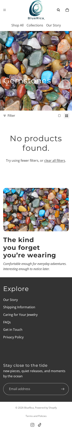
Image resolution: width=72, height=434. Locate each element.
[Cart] (67, 10)
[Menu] (4, 10)
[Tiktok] (39, 424)
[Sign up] (63, 389)
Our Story (53, 25)
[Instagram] (32, 424)
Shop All (17, 25)
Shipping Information (19, 307)
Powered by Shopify (46, 407)
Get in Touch (12, 329)
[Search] (58, 10)
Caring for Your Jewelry (20, 314)
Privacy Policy (13, 337)
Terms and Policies (36, 416)
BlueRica (29, 407)
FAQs (7, 322)
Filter (11, 115)
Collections (35, 25)
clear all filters (54, 160)
